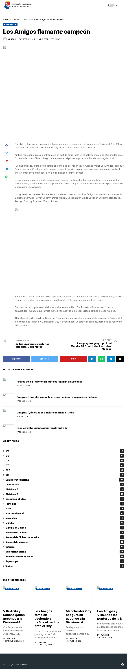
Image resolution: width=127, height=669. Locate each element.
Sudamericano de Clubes (64, 556)
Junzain (23, 664)
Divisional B (28, 19)
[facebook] (122, 664)
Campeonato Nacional (64, 479)
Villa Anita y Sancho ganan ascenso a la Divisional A (14, 616)
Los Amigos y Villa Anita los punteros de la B (109, 614)
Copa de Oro (64, 484)
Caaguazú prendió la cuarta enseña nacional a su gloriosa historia (56, 397)
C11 (64, 451)
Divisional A (64, 489)
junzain (12, 39)
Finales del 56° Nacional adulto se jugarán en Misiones (49, 381)
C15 (64, 460)
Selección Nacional (64, 551)
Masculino (64, 518)
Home (5, 19)
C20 (64, 470)
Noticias (15, 19)
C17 (64, 465)
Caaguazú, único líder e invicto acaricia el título (45, 412)
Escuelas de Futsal (64, 499)
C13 (64, 455)
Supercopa (64, 561)
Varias (64, 566)
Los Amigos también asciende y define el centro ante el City (47, 618)
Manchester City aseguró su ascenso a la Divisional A (78, 616)
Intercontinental (64, 513)
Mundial (64, 523)
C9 (64, 475)
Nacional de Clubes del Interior (64, 537)
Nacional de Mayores (64, 542)
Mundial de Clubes (64, 527)
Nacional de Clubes (64, 532)
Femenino (64, 503)
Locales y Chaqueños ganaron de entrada (42, 428)
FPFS (64, 508)
